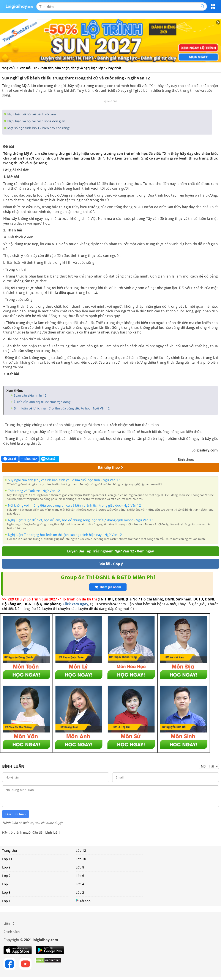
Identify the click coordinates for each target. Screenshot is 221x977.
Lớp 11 (7, 859)
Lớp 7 (6, 875)
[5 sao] (218, 459)
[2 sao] (202, 459)
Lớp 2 (80, 892)
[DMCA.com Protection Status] (48, 964)
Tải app (85, 901)
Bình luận (30, 459)
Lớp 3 (6, 892)
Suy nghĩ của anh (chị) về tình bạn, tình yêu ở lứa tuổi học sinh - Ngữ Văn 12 (64, 480)
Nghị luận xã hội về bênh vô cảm (31, 114)
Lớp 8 (80, 867)
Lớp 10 (81, 859)
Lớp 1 (6, 901)
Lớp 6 (80, 875)
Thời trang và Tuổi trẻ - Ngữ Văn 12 (34, 491)
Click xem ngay (75, 604)
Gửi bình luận (15, 814)
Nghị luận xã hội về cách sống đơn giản (35, 121)
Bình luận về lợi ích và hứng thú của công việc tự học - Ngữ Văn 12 (61, 408)
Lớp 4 (80, 884)
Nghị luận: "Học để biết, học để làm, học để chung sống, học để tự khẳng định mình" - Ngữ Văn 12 (80, 520)
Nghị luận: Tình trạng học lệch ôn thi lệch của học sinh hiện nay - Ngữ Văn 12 (65, 534)
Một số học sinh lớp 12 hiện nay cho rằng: (38, 128)
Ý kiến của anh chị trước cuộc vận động (42, 402)
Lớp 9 (6, 867)
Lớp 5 (6, 884)
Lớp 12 (81, 850)
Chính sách (11, 931)
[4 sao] (212, 459)
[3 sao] (207, 459)
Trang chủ (9, 850)
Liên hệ (8, 923)
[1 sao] (197, 459)
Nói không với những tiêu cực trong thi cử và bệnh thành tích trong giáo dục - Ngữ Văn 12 (74, 505)
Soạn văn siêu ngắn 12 (29, 395)
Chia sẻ (11, 459)
